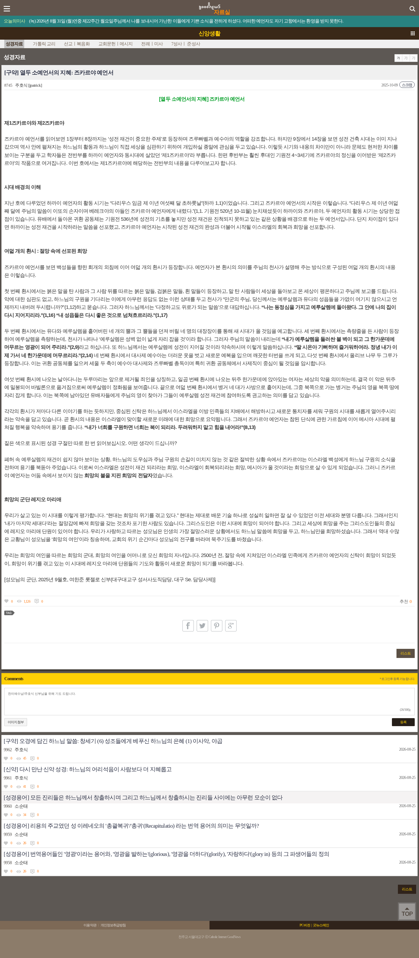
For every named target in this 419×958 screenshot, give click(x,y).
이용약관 (90, 925)
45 (24, 758)
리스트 (405, 653)
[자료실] (209, 4)
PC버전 (305, 925)
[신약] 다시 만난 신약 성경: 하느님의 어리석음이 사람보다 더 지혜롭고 (88, 769)
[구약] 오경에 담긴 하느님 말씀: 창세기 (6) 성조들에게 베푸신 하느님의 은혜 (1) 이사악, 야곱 (113, 741)
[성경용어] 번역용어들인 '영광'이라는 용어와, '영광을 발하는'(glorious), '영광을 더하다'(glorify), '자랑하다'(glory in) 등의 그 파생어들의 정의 (166, 854)
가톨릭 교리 (44, 43)
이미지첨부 (16, 722)
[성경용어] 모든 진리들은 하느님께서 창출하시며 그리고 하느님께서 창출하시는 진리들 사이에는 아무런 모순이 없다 (143, 797)
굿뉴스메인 (321, 925)
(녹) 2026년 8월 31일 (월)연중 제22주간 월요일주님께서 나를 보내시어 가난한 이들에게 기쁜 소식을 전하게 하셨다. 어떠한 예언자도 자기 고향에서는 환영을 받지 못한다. (186, 21)
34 (24, 815)
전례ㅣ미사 (152, 43)
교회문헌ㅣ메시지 (115, 43)
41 (24, 787)
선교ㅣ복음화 (77, 43)
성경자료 (14, 43)
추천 (404, 601)
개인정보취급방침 (113, 925)
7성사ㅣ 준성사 (185, 43)
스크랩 (407, 85)
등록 (403, 722)
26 (24, 843)
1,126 (27, 601)
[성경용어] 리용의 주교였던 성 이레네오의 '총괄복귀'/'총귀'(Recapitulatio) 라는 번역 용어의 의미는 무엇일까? (131, 826)
